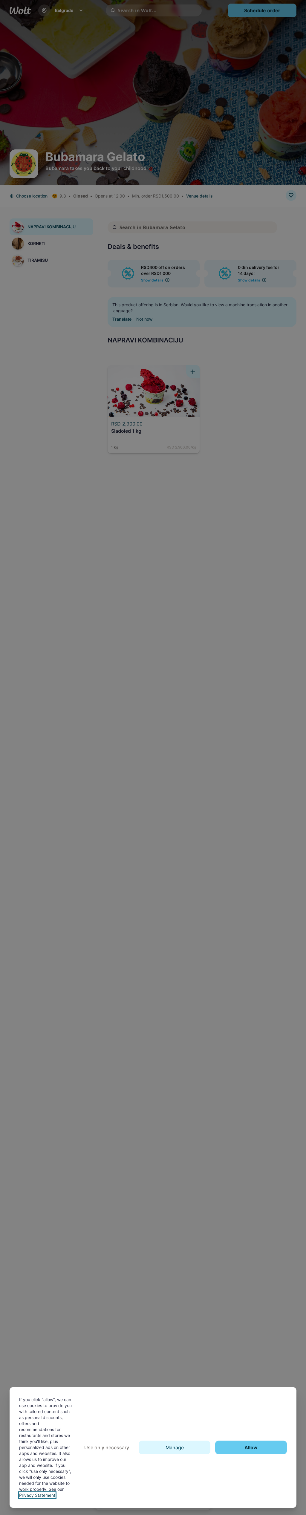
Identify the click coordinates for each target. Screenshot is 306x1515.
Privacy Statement (37, 1495)
